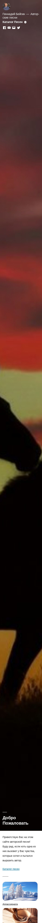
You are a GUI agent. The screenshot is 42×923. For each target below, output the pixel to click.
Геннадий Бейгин (14, 14)
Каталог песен (11, 869)
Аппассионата (10, 904)
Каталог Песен (13, 22)
